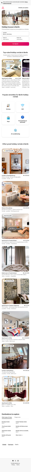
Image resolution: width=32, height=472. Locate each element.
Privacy (13, 464)
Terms (17, 464)
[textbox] (8, 39)
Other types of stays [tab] (7, 417)
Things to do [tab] (17, 417)
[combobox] (15, 34)
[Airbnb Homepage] (3, 7)
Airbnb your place (23, 7)
